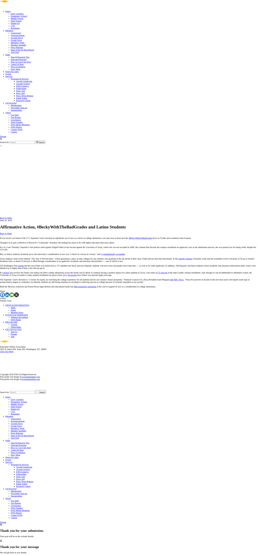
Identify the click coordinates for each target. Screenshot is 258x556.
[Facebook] (2, 294)
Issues (7, 11)
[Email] (11, 294)
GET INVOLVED (13, 329)
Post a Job (20, 93)
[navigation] (1, 145)
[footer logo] (12, 344)
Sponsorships (16, 110)
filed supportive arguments (85, 287)
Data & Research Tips (20, 57)
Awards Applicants (24, 81)
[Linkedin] (7, 294)
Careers (14, 132)
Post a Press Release (24, 96)
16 (64, 275)
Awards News (17, 38)
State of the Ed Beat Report (22, 50)
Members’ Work (17, 43)
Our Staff (15, 115)
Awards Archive (23, 84)
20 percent (72, 275)
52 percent (162, 273)
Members (9, 30)
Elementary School (19, 16)
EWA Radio (16, 320)
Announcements (18, 35)
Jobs (13, 337)
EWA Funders (17, 122)
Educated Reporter (19, 59)
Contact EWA (17, 129)
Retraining (15, 28)
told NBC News (177, 280)
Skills (7, 55)
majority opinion (185, 259)
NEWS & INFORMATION (17, 305)
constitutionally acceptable (114, 254)
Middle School (17, 18)
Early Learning (17, 14)
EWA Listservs (22, 86)
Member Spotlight (18, 45)
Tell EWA (15, 52)
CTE (13, 26)
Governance (16, 120)
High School (16, 21)
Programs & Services (20, 79)
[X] (16, 294)
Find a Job (20, 91)
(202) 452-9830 (6, 352)
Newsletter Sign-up (19, 108)
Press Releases (17, 47)
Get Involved (11, 103)
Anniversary (16, 33)
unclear (6, 273)
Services (8, 76)
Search (41, 142)
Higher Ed (15, 23)
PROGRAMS (11, 322)
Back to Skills (6, 218)
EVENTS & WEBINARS (16, 315)
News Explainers (18, 67)
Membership (16, 105)
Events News (16, 40)
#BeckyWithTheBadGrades (140, 238)
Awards (14, 324)
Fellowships (21, 88)
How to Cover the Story (21, 62)
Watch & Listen (12, 72)
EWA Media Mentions (20, 125)
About (8, 113)
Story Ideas (15, 69)
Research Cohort (23, 100)
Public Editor (21, 98)
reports (21, 266)
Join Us (14, 332)
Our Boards (16, 117)
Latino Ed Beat (17, 64)
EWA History (16, 127)
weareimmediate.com (31, 377)
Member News (17, 312)
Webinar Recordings (19, 317)
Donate (3, 136)
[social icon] (2, 357)
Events (8, 74)
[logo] (12, 7)
